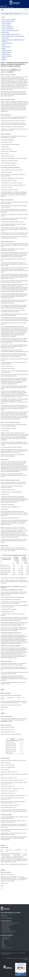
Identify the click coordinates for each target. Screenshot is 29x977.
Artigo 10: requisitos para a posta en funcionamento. (13, 36)
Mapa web (14, 958)
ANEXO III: (4, 57)
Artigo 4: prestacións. (6, 24)
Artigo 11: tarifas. (5, 37)
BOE (3, 943)
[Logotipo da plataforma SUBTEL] (8, 966)
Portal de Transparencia (6, 925)
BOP (3, 940)
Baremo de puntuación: (7, 52)
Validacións (4, 945)
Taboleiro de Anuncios (6, 930)
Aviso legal (20, 958)
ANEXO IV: (4, 59)
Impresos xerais (5, 926)
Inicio (2, 9)
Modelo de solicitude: (6, 46)
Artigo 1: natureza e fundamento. (9, 19)
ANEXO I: (4, 44)
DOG (3, 941)
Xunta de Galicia (5, 938)
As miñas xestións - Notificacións (8, 924)
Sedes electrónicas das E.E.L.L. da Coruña (10, 922)
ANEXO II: (4, 48)
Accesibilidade (8, 958)
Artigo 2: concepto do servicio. (8, 21)
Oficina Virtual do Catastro (7, 947)
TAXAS (10, 13)
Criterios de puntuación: (7, 50)
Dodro (6, 13)
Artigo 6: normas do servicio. (8, 28)
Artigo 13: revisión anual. (7, 43)
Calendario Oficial (5, 927)
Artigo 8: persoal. (5, 32)
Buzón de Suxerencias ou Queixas (9, 931)
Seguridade (25, 959)
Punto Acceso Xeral (6, 939)
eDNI (3, 944)
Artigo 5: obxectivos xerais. (7, 26)
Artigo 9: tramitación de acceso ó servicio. (11, 34)
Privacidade (25, 958)
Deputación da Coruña (6, 937)
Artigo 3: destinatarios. (6, 23)
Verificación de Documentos (7, 932)
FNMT (3, 946)
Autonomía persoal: (6, 54)
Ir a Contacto (8, 918)
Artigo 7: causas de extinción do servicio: (10, 30)
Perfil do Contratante (6, 928)
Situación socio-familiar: (7, 55)
